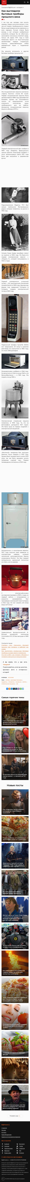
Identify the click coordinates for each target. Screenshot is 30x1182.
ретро (24, 682)
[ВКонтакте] (7, 689)
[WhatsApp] (21, 689)
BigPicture (11, 7)
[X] (14, 689)
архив (8, 680)
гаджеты (4, 682)
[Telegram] (23, 689)
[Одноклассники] (9, 689)
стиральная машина (8, 684)
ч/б (17, 684)
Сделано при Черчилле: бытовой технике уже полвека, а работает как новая (15, 647)
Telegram (6, 664)
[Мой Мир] (12, 689)
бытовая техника (16, 680)
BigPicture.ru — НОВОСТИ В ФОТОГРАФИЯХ (14, 1160)
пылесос (18, 682)
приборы (11, 682)
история (20, 7)
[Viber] (18, 689)
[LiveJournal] (16, 689)
